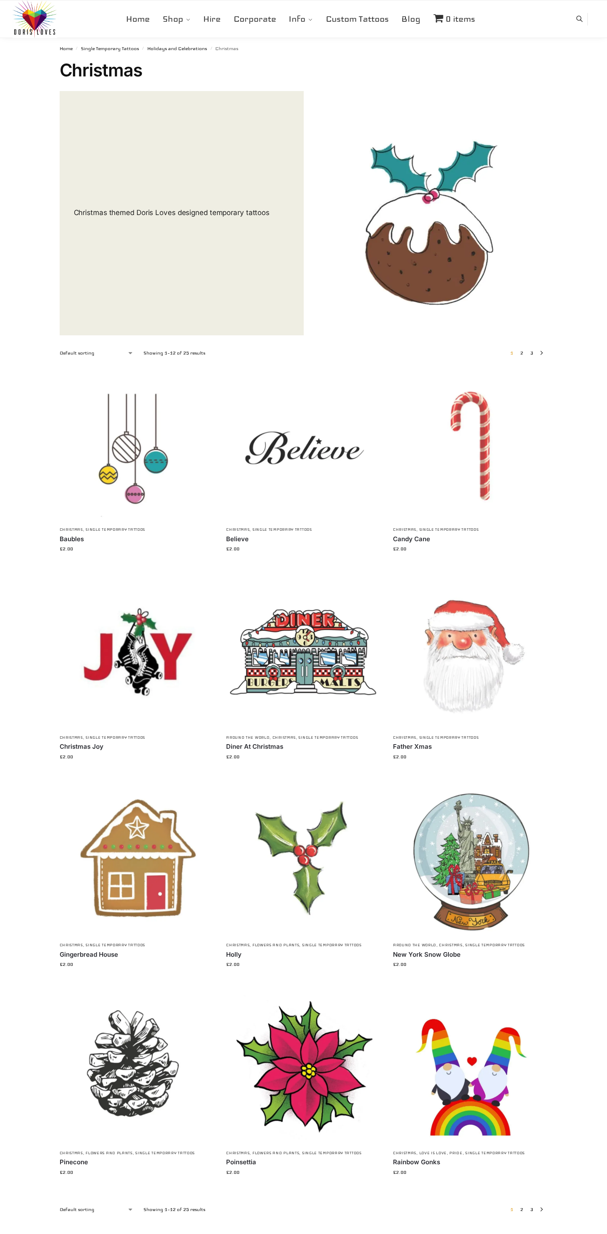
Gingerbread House (89, 954)
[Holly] (303, 860)
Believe (237, 539)
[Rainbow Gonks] (470, 1068)
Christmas (71, 529)
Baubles (72, 539)
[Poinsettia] (303, 1068)
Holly (234, 954)
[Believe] (303, 444)
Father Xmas (412, 746)
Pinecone (74, 1162)
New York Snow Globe (427, 954)
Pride (456, 1153)
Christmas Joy (81, 746)
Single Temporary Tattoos (110, 48)
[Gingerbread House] (137, 860)
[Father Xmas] (470, 652)
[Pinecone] (137, 1068)
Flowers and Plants (276, 945)
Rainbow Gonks (416, 1162)
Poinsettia (241, 1162)
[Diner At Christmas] (303, 652)
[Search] (583, 19)
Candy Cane (411, 539)
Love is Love (433, 1153)
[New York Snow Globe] (470, 860)
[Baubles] (137, 444)
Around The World (247, 737)
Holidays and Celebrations (177, 48)
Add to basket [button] (137, 567)
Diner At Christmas (254, 746)
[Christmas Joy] (137, 652)
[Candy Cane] (470, 444)
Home (66, 48)
